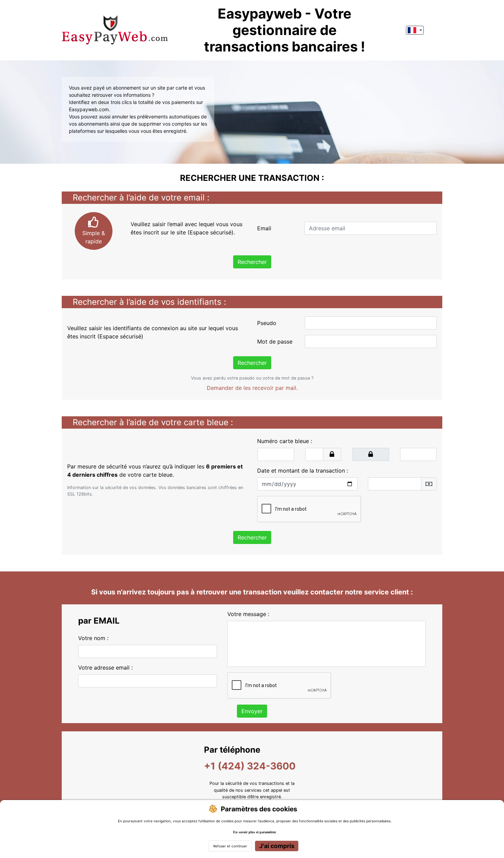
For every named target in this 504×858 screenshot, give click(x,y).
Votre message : (248, 614)
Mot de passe (274, 341)
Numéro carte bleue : (284, 441)
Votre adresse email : (105, 667)
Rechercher (252, 261)
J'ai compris (277, 845)
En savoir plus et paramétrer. (254, 832)
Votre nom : (93, 638)
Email (264, 228)
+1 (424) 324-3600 (250, 766)
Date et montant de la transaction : (302, 470)
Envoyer (252, 711)
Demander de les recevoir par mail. (252, 387)
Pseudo (266, 323)
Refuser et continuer (230, 846)
